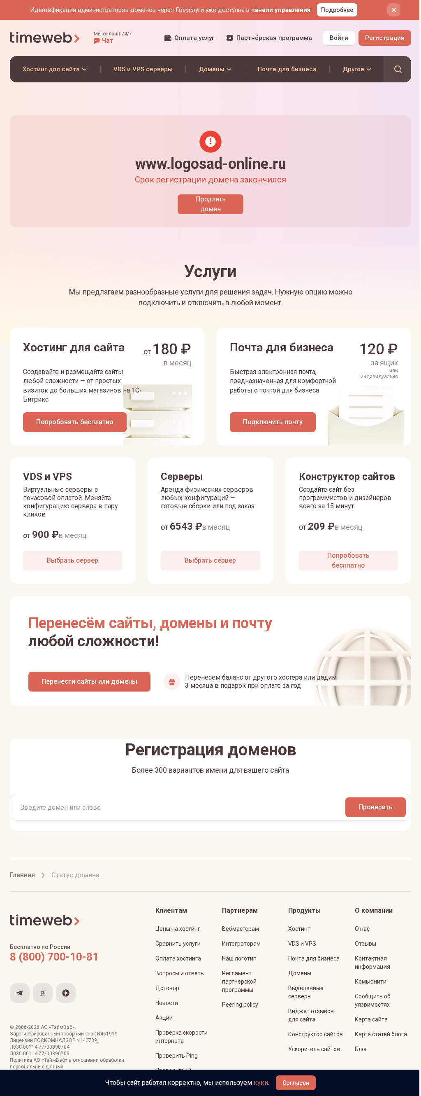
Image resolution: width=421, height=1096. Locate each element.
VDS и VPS (302, 943)
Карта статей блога (381, 1034)
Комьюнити (370, 981)
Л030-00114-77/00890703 (39, 1053)
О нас (362, 928)
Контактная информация (372, 962)
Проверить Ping (176, 1055)
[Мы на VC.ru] (43, 993)
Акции (164, 1017)
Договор (167, 988)
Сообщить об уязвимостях (373, 1000)
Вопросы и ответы (180, 973)
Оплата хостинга (178, 958)
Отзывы (365, 943)
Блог (361, 1049)
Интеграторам (241, 943)
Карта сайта (371, 1019)
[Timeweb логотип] (45, 38)
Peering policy (240, 1004)
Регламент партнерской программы (239, 981)
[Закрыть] (393, 9)
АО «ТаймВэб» (58, 1027)
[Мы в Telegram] (20, 993)
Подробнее (337, 10)
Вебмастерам (240, 928)
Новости (166, 1003)
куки (261, 1083)
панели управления (280, 10)
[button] (113, 38)
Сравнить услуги (178, 943)
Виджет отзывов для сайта (311, 1015)
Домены (299, 973)
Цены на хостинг (177, 928)
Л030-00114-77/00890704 (39, 1047)
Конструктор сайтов (315, 1034)
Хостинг (299, 928)
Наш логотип (239, 958)
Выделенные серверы (306, 992)
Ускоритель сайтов (314, 1049)
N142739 (86, 1040)
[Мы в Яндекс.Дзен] (66, 993)
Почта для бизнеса (314, 958)
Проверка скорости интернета (181, 1036)
